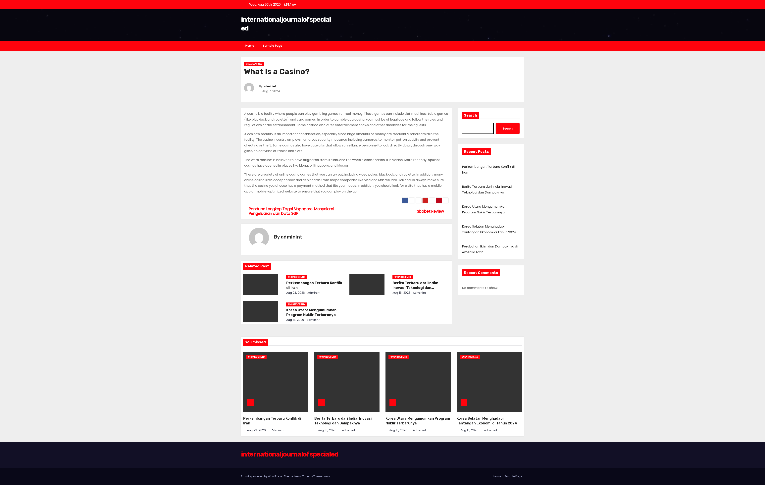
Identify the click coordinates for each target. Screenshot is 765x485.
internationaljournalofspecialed (289, 454)
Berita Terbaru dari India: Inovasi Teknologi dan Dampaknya (415, 288)
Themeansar (321, 476)
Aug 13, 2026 (295, 320)
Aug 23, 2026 (295, 293)
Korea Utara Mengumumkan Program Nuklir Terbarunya (311, 312)
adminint (270, 86)
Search (470, 115)
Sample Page (272, 46)
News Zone (301, 476)
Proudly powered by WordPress (262, 476)
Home (249, 46)
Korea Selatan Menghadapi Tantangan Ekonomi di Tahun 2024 (487, 420)
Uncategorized (254, 63)
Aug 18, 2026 (401, 293)
